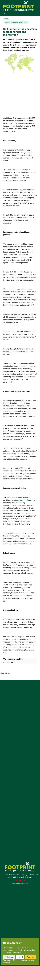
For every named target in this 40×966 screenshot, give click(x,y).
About (6, 875)
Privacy (24, 875)
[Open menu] (4, 13)
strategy (6, 406)
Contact (12, 875)
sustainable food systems (24, 500)
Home (6, 19)
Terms (18, 875)
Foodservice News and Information (16, 22)
